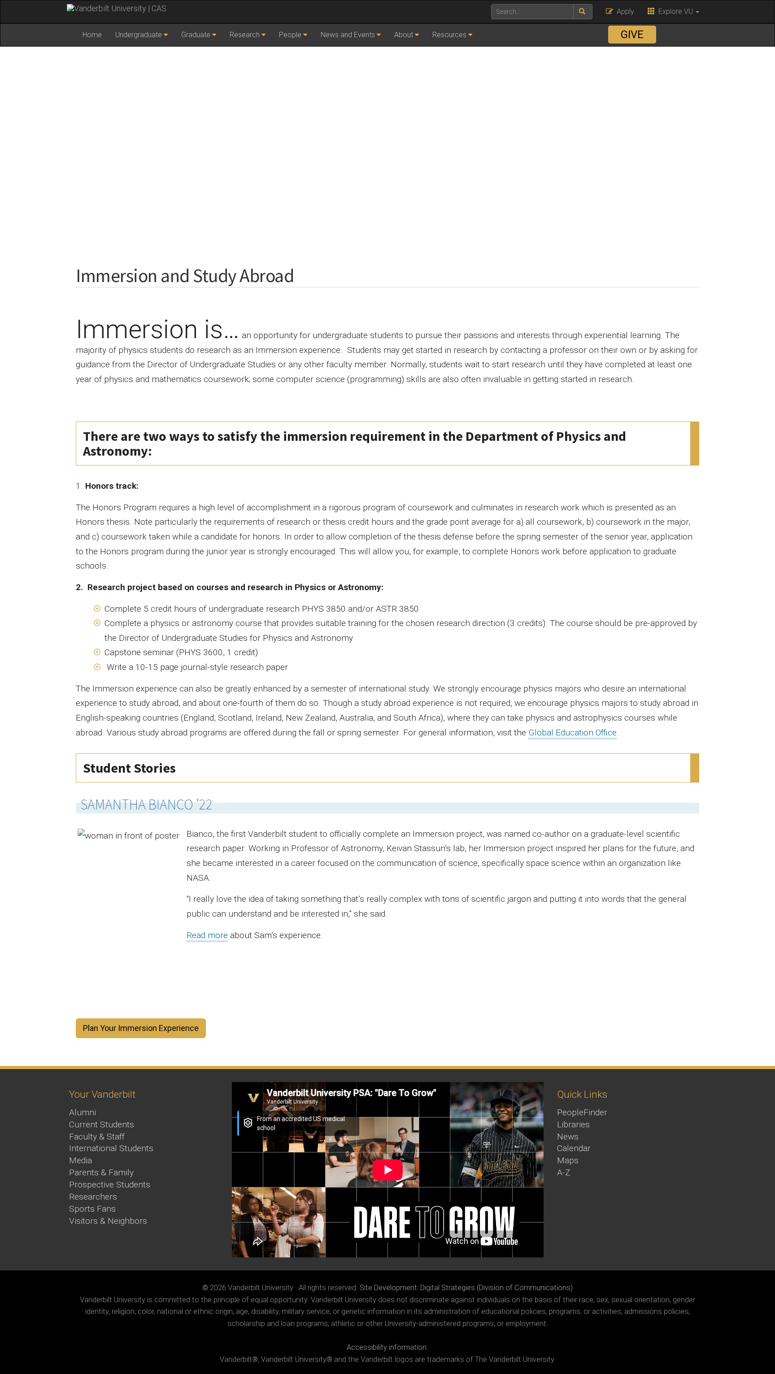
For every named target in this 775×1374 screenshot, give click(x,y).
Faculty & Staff (97, 1136)
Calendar (574, 1148)
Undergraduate (138, 34)
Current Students (101, 1124)
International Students (111, 1148)
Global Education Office (572, 732)
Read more (207, 935)
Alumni (82, 1112)
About (403, 34)
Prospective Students (109, 1184)
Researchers (93, 1196)
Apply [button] (623, 11)
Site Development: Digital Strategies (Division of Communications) (466, 1287)
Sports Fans (92, 1209)
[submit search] (582, 11)
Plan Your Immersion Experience (141, 1028)
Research (245, 34)
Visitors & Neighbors (108, 1221)
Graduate (195, 34)
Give (632, 34)
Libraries (573, 1124)
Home (92, 34)
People (290, 34)
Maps (568, 1160)
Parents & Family (101, 1172)
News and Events (348, 34)
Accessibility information (387, 1347)
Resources (449, 34)
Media (80, 1160)
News (568, 1136)
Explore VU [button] (675, 11)
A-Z (563, 1172)
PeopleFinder (582, 1112)
